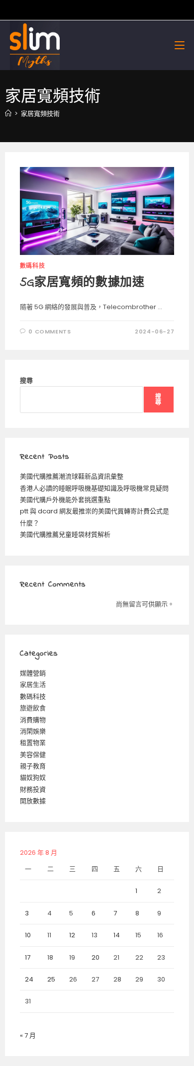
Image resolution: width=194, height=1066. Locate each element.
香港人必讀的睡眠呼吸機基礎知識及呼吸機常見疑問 (94, 488)
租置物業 (33, 742)
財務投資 (33, 789)
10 (28, 935)
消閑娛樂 (33, 731)
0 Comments (49, 331)
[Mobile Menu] (180, 45)
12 (72, 935)
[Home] (8, 113)
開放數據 (33, 801)
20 (95, 957)
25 (51, 979)
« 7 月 (28, 1035)
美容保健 (33, 754)
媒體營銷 (33, 673)
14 (116, 935)
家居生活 (33, 684)
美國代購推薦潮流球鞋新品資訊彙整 (71, 476)
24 (29, 979)
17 (27, 957)
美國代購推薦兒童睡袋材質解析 (65, 534)
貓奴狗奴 (33, 777)
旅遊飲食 (33, 708)
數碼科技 (32, 265)
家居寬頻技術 (40, 113)
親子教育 (33, 766)
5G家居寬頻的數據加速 (82, 283)
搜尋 (26, 380)
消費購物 (33, 720)
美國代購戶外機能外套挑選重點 (65, 499)
